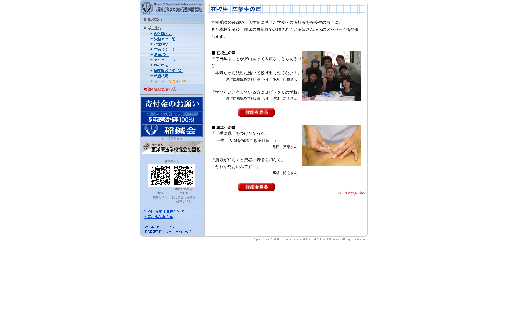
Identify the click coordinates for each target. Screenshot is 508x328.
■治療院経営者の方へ (162, 89)
